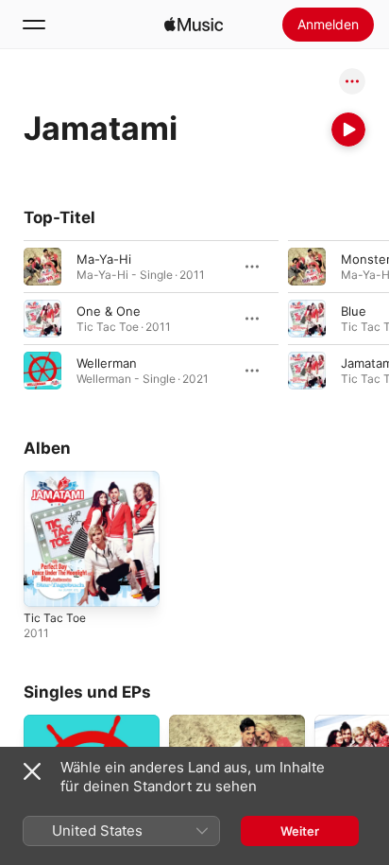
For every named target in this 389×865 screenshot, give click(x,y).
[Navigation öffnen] (34, 24)
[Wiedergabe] (348, 129)
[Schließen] (32, 771)
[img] (193, 24)
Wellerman (106, 363)
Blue (353, 311)
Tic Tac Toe (55, 618)
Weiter (299, 831)
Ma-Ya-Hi (103, 259)
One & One (108, 311)
